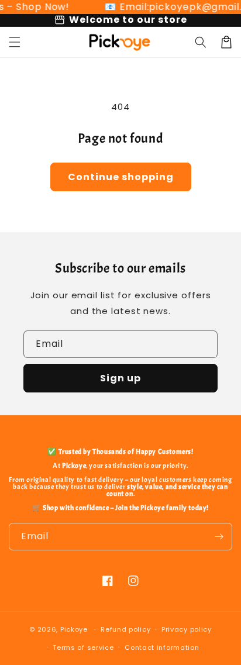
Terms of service (83, 647)
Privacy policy (186, 629)
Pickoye (74, 629)
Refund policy (125, 629)
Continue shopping (121, 177)
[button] (14, 42)
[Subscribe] (219, 536)
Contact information (162, 647)
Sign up (120, 378)
